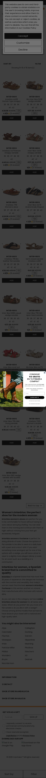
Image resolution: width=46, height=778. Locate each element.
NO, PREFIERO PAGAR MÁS (34, 403)
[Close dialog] (44, 372)
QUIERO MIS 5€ (34, 397)
